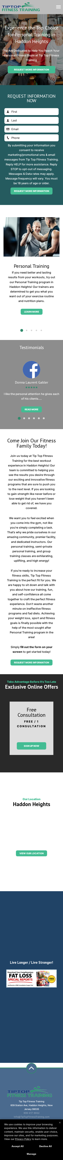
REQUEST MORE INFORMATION (31, 662)
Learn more (31, 311)
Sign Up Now (31, 745)
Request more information (31, 69)
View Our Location (31, 853)
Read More (31, 409)
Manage (31, 1153)
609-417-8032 (32, 1113)
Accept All (18, 1146)
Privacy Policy (23, 1138)
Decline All (45, 1146)
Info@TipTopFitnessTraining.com (31, 1116)
